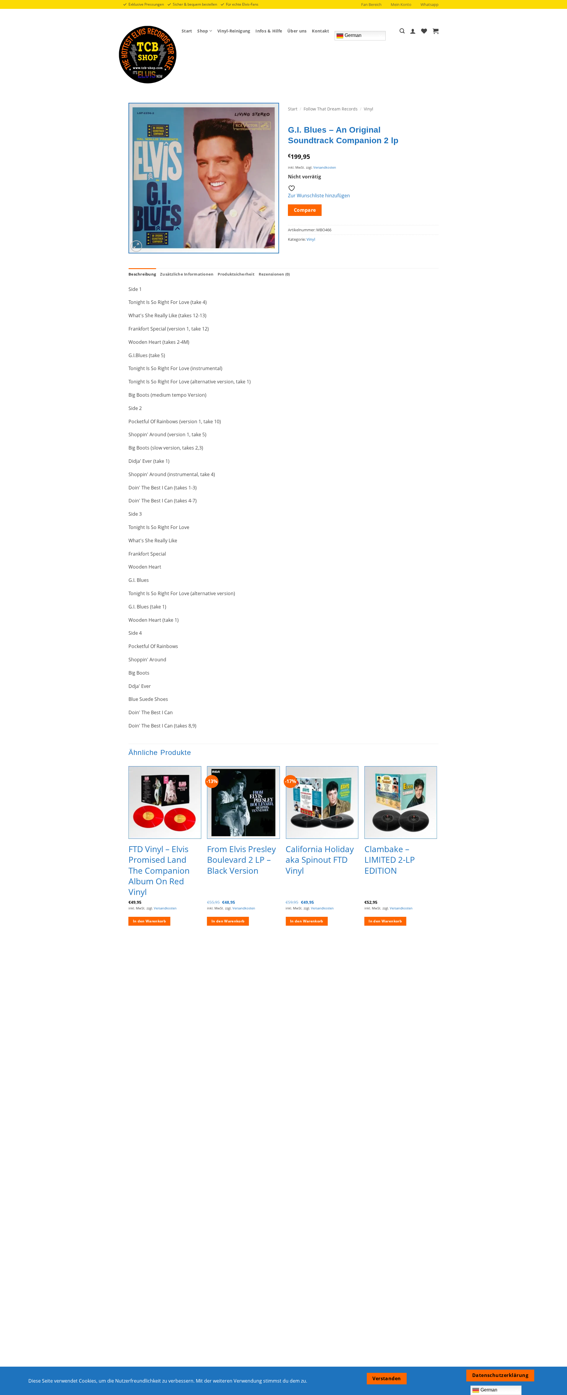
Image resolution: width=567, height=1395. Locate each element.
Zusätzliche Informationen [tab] (187, 274)
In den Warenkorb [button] (149, 921)
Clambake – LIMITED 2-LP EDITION (389, 860)
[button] (436, 31)
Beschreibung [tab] (142, 274)
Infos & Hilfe (268, 31)
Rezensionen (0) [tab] (274, 274)
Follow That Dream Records (331, 109)
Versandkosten (324, 167)
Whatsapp (430, 4)
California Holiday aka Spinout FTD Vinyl (320, 860)
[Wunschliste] (424, 31)
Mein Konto (401, 4)
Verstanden (386, 1378)
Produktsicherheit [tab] (236, 274)
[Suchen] (402, 31)
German (352, 35)
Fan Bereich (371, 4)
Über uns (297, 31)
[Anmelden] (413, 31)
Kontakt (320, 31)
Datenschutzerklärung (500, 1375)
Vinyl (368, 109)
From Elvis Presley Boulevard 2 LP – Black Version (241, 860)
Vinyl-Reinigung (233, 31)
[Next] (436, 851)
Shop (202, 31)
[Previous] (128, 851)
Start (187, 31)
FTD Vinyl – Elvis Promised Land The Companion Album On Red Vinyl (159, 870)
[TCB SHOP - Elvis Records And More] (148, 55)
